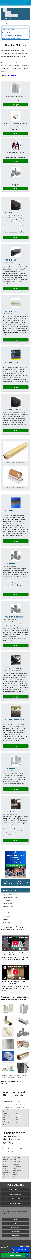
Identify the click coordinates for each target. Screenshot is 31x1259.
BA (12, 1151)
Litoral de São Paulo (20, 1107)
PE (8, 1151)
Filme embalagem (6, 32)
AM (4, 1154)
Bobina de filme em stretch (10, 894)
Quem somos (15, 1227)
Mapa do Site (15, 1232)
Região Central (8, 1101)
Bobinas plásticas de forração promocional (12, 35)
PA (9, 1154)
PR (21, 1148)
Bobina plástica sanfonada (8, 29)
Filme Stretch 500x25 (15, 1189)
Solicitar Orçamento (15, 1255)
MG (8, 1148)
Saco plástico (6, 910)
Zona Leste (22, 1104)
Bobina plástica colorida (7, 26)
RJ (4, 1148)
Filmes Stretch (12, 75)
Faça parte (15, 1236)
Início (15, 1219)
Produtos (15, 1223)
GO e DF (22, 1151)
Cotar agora (15, 105)
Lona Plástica (6, 916)
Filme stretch (6, 900)
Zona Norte (17, 1101)
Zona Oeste (7, 1104)
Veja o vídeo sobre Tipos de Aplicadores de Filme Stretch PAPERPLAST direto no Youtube (15, 989)
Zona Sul (15, 1104)
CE (16, 1151)
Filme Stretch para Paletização (15, 1199)
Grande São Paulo (8, 1107)
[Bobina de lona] (15, 89)
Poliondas (5, 919)
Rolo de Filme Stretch (15, 1203)
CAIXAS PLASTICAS (8, 922)
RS (4, 1151)
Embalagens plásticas (8, 906)
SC (25, 1148)
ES (12, 1148)
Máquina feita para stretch (10, 903)
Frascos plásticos (7, 913)
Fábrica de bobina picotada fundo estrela (11, 38)
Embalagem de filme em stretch (11, 897)
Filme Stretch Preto (15, 1194)
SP (17, 1148)
